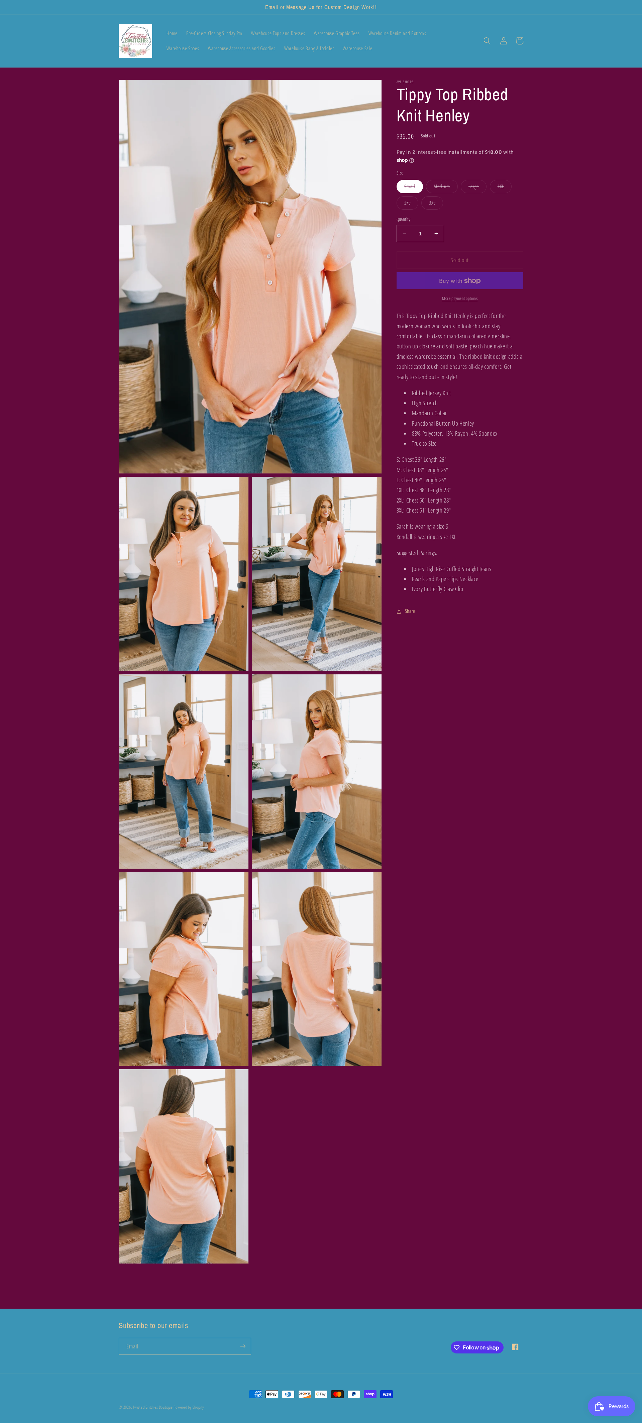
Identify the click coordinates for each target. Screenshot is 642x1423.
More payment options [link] (459, 298)
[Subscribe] (243, 1346)
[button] (487, 41)
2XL (411, 204)
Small (413, 188)
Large (477, 188)
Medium (446, 188)
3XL (436, 204)
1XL (505, 188)
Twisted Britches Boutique (153, 1407)
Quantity (404, 219)
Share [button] (410, 611)
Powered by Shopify (189, 1407)
